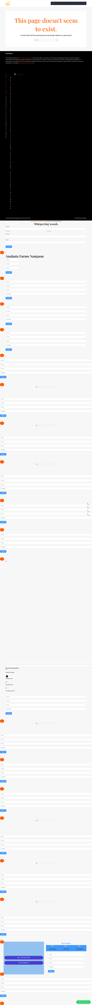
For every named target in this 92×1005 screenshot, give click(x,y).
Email (7, 239)
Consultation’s (75, 3)
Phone (8, 234)
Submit (9, 246)
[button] (69, 3)
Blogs (83, 3)
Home (53, 3)
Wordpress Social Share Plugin (38, 221)
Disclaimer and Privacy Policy (26, 63)
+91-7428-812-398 (10, 200)
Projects (66, 3)
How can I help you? (83, 1002)
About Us (59, 3)
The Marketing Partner (25, 58)
